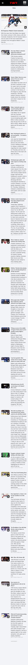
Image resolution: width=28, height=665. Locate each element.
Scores (24, 4)
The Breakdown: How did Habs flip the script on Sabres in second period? (18, 529)
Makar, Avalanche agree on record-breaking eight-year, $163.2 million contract (17, 108)
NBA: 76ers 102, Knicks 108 (17, 557)
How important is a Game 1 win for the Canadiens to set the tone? (18, 495)
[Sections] (2, 2)
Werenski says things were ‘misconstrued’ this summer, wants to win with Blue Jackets (18, 412)
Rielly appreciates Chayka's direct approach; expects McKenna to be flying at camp (18, 301)
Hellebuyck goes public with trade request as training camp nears (18, 161)
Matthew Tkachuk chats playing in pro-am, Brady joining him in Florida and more (18, 269)
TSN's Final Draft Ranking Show (19, 473)
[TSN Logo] (13, 3)
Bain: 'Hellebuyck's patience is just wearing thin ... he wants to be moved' (18, 135)
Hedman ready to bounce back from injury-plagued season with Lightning (18, 200)
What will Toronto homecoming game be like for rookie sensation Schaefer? (18, 615)
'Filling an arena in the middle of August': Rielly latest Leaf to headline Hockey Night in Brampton (18, 330)
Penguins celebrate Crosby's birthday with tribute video (18, 454)
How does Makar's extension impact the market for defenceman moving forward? (18, 52)
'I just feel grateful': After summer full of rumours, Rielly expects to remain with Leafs (18, 359)
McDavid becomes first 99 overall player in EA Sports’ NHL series (17, 386)
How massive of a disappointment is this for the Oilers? (18, 584)
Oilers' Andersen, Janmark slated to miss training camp (18, 240)
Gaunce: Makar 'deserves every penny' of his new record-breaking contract (18, 78)
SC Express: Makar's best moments (12, 31)
